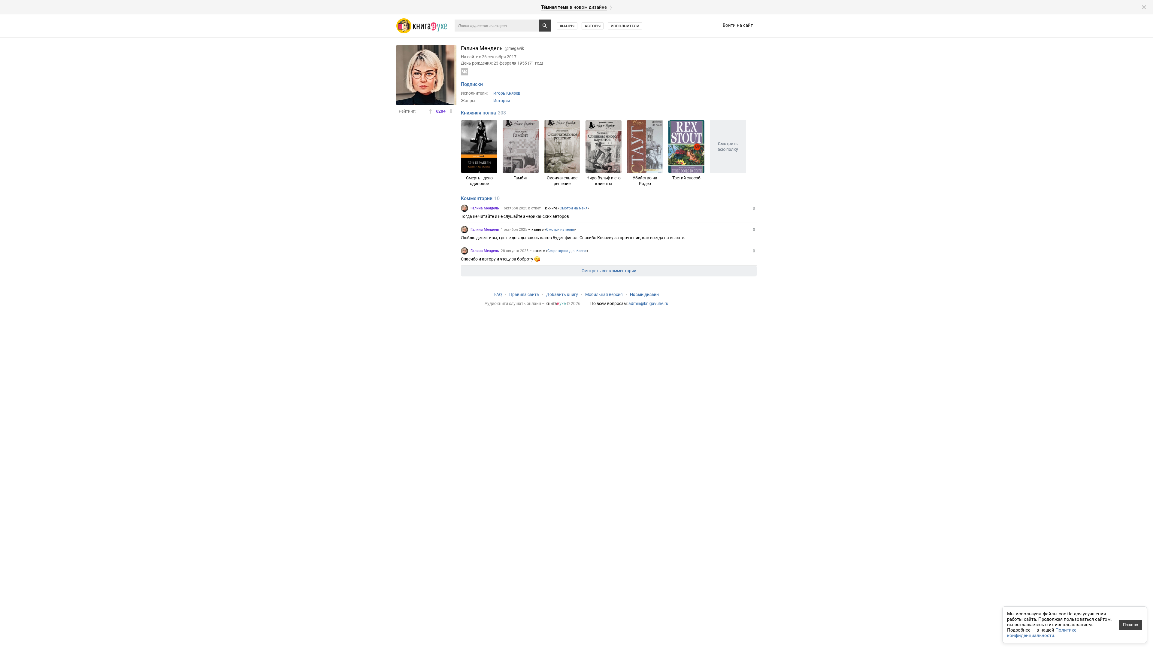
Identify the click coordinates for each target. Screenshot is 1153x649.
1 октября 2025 (514, 229)
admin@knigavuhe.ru (648, 303)
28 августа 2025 (514, 251)
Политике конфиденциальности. (1041, 632)
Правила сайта (524, 294)
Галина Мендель (485, 208)
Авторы (593, 26)
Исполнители (625, 26)
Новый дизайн (644, 294)
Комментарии (476, 198)
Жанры (567, 26)
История (501, 100)
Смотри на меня (574, 208)
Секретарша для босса (566, 251)
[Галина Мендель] (464, 208)
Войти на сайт (738, 25)
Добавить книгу (562, 294)
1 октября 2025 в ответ (521, 208)
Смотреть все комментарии (609, 270)
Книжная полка (478, 113)
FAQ (498, 294)
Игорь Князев (506, 93)
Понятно (1130, 625)
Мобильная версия (604, 294)
